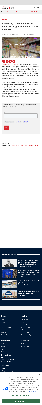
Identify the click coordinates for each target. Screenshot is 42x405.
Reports (3, 349)
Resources (3, 332)
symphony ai (33, 145)
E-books (3, 351)
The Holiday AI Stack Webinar (16, 12)
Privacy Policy (31, 391)
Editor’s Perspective (6, 325)
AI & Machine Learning (27, 327)
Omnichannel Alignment (27, 335)
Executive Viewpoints (6, 327)
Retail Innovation (25, 330)
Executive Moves (25, 325)
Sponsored (4, 335)
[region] (21, 388)
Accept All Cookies (21, 401)
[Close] (39, 374)
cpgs (13, 145)
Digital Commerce (25, 332)
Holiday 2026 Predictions (33, 12)
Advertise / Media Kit (26, 349)
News (4, 20)
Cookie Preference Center (21, 395)
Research (3, 346)
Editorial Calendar (25, 346)
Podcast (3, 330)
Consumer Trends (25, 322)
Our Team (23, 344)
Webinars (3, 344)
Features (3, 322)
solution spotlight (22, 145)
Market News (24, 319)
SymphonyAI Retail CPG (10, 64)
